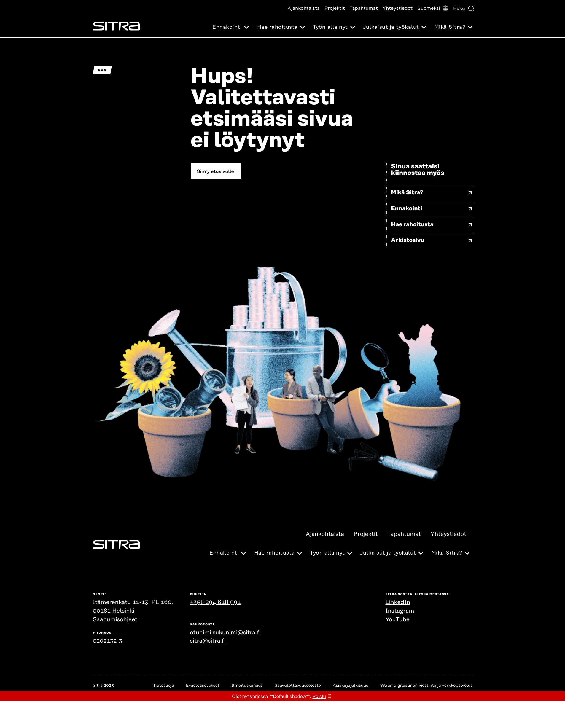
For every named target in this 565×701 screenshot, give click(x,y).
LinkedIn (398, 602)
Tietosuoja (163, 685)
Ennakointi (406, 208)
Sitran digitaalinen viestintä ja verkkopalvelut (426, 685)
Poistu (319, 696)
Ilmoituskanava (246, 685)
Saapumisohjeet (115, 619)
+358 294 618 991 (215, 602)
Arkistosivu (407, 240)
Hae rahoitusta (412, 225)
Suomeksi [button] (428, 8)
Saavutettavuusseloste (297, 685)
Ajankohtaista (304, 8)
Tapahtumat (364, 8)
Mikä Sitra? (407, 192)
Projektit (334, 8)
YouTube (398, 619)
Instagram (400, 611)
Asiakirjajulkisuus (350, 685)
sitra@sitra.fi (208, 641)
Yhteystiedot (398, 8)
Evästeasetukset (202, 685)
